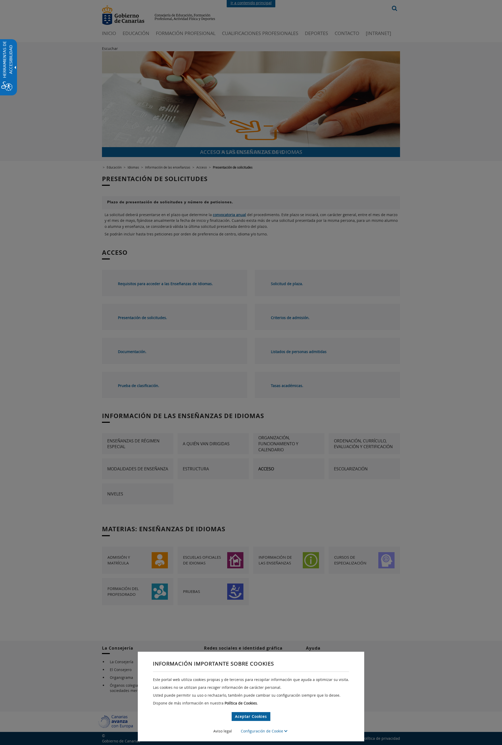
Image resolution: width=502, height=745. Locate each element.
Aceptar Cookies (251, 716)
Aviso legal (222, 731)
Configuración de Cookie (262, 731)
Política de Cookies (241, 703)
